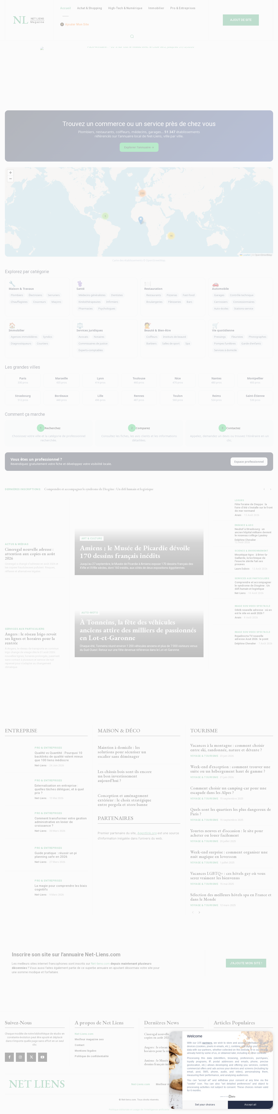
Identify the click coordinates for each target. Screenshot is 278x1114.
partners (207, 1042)
